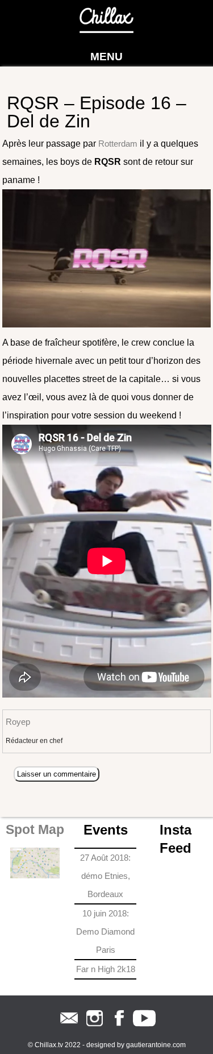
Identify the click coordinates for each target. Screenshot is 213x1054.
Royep (18, 722)
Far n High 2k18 (105, 969)
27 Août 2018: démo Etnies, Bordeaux (105, 876)
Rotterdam (117, 143)
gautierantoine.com (156, 1045)
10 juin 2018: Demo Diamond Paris (105, 931)
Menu (106, 57)
